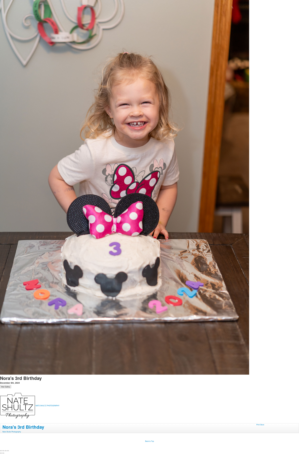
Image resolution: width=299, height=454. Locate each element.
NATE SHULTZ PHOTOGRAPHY (47, 405)
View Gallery (5, 387)
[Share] (3, 450)
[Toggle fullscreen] (6, 450)
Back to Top (149, 441)
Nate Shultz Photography (11, 431)
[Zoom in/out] (8, 450)
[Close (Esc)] (1, 450)
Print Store (260, 424)
